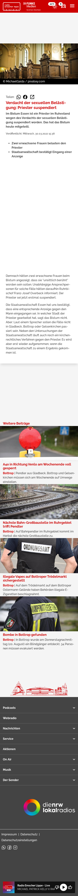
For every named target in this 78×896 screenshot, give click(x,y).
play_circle (63, 887)
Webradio (10, 718)
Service (8, 738)
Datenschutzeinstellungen (19, 840)
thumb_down (57, 887)
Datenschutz (29, 834)
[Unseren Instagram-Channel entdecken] (15, 847)
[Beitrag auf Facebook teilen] (25, 97)
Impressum (9, 834)
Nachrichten (11, 728)
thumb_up (70, 887)
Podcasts (9, 708)
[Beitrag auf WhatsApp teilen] (19, 97)
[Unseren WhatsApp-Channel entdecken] (3, 847)
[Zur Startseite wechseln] (11, 6)
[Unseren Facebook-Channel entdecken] (9, 847)
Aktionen (9, 749)
